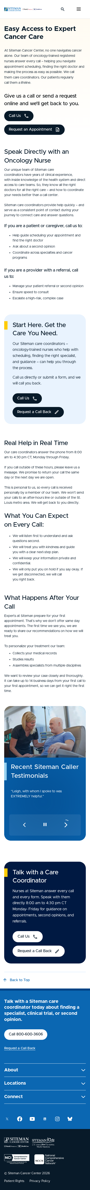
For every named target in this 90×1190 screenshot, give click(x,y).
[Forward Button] (66, 825)
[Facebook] (20, 1119)
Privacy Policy (40, 1181)
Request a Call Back (19, 1048)
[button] (45, 1070)
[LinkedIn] (45, 1119)
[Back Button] (24, 825)
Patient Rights (14, 1181)
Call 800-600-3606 (26, 1034)
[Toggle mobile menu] (79, 9)
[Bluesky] (70, 1119)
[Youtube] (32, 1119)
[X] (7, 1119)
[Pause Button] (45, 824)
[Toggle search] (63, 9)
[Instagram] (57, 1119)
